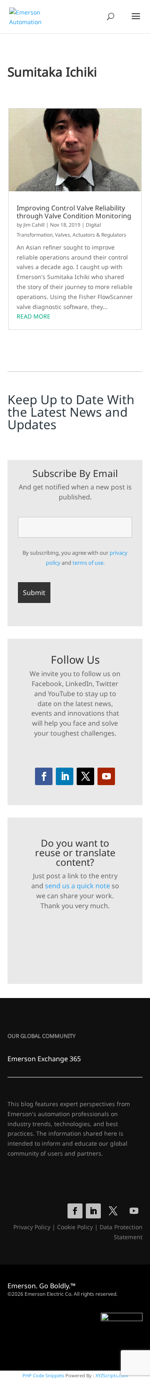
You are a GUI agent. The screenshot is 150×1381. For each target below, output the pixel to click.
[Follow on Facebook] (43, 776)
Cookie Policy (75, 1227)
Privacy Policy (31, 1227)
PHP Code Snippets (43, 1375)
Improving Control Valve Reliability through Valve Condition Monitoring (74, 212)
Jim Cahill (34, 224)
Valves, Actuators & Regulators (90, 234)
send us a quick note (77, 885)
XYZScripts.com (111, 1375)
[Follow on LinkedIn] (64, 776)
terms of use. (88, 562)
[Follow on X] (85, 776)
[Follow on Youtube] (106, 776)
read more (33, 316)
